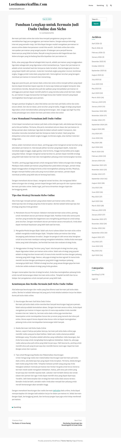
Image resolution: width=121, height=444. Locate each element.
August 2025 (96, 75)
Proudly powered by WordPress (49, 441)
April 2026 (95, 43)
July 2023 (95, 188)
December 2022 (97, 219)
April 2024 (95, 147)
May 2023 (95, 197)
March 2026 (96, 48)
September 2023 (98, 179)
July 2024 (95, 134)
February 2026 (97, 53)
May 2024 (95, 143)
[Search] (111, 5)
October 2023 (97, 174)
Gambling (100, 5)
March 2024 (96, 152)
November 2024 (97, 116)
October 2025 (97, 66)
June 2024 (96, 138)
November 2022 (97, 224)
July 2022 (95, 242)
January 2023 (97, 215)
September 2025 (98, 71)
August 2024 (96, 129)
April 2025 (95, 93)
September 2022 (98, 233)
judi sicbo (56, 390)
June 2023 (96, 192)
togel (94, 279)
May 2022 (95, 251)
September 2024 (98, 125)
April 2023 (95, 201)
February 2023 (97, 210)
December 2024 (97, 111)
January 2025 (97, 107)
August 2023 (96, 183)
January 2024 (97, 161)
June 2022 (96, 246)
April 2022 (95, 255)
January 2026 (97, 57)
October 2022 (97, 228)
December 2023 (97, 165)
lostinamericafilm (48, 33)
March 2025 (96, 97)
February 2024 (97, 156)
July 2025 (95, 79)
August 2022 (96, 237)
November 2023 (97, 170)
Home (91, 5)
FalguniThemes (77, 441)
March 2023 (96, 206)
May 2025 (95, 89)
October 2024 (97, 120)
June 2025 (96, 84)
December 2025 (97, 61)
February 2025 (97, 102)
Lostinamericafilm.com (28, 4)
